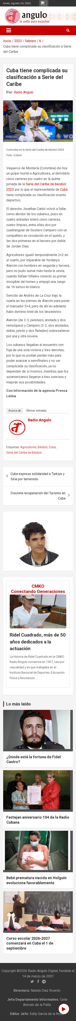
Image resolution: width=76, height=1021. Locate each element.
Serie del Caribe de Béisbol (24, 452)
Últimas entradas (36, 410)
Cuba (64, 190)
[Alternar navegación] (8, 30)
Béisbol (43, 447)
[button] (16, 541)
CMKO (38, 586)
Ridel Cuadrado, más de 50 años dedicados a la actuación (38, 641)
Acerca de (14, 410)
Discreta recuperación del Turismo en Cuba (38, 496)
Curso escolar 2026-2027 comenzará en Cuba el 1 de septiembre (29, 943)
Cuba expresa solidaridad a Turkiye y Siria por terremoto (38, 476)
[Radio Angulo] (17, 422)
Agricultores (28, 447)
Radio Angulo (23, 92)
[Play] (63, 1009)
